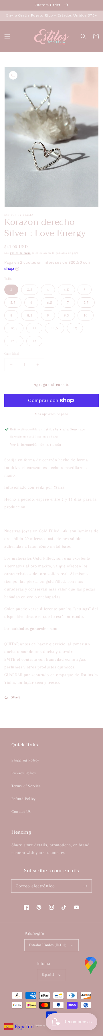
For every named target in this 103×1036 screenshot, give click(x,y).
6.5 (49, 302)
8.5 (29, 315)
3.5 (29, 289)
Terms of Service (26, 786)
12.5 (13, 341)
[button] (7, 36)
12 (75, 328)
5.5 (12, 302)
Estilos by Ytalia (43, 1025)
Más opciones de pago (51, 414)
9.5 (66, 315)
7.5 (86, 302)
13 (34, 341)
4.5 (66, 289)
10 (86, 315)
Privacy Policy (23, 773)
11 (34, 328)
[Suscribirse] (85, 886)
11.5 (54, 328)
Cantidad (11, 354)
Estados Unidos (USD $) (48, 945)
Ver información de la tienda (35, 444)
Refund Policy (23, 799)
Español (48, 975)
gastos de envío (20, 252)
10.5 (13, 328)
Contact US (21, 811)
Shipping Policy (25, 760)
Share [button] (16, 697)
